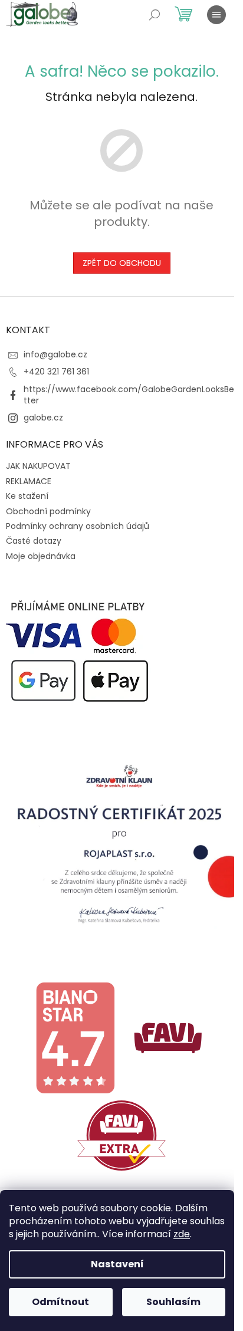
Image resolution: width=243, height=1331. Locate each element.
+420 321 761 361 (56, 371)
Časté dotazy (33, 541)
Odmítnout (60, 1302)
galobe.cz (43, 417)
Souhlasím (173, 1302)
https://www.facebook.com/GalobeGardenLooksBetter (129, 394)
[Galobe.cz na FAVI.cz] (121, 1135)
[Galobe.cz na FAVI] (168, 1037)
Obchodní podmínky (48, 511)
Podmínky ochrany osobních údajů (77, 526)
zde (181, 1234)
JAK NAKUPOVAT (38, 466)
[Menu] (216, 15)
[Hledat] (154, 15)
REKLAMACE (28, 481)
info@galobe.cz (55, 354)
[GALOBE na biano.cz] (75, 1037)
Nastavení (117, 1264)
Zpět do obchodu (122, 263)
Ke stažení (27, 496)
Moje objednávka (40, 556)
